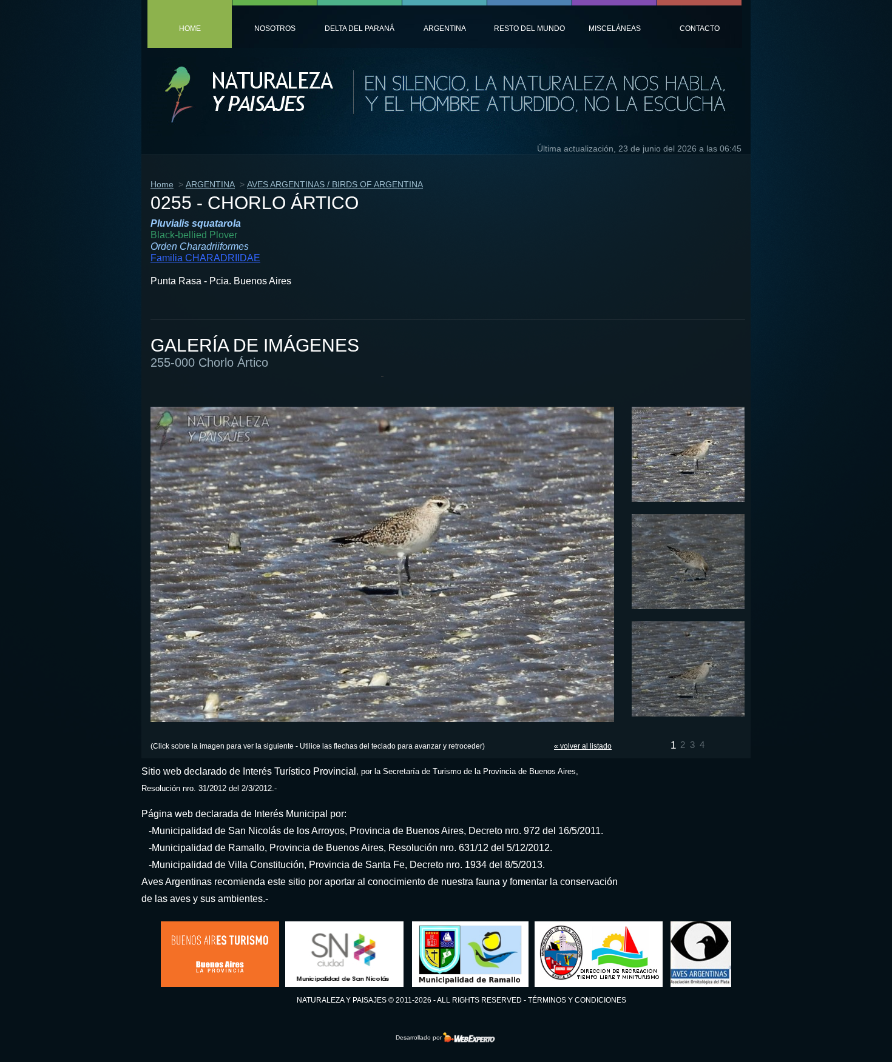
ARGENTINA (210, 184)
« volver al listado (583, 746)
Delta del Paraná (359, 28)
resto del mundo (529, 28)
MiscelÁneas (615, 28)
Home (162, 184)
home (190, 28)
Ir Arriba (845, 1034)
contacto (700, 28)
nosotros (275, 28)
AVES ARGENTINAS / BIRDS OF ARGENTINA (335, 184)
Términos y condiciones (577, 1000)
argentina (445, 28)
